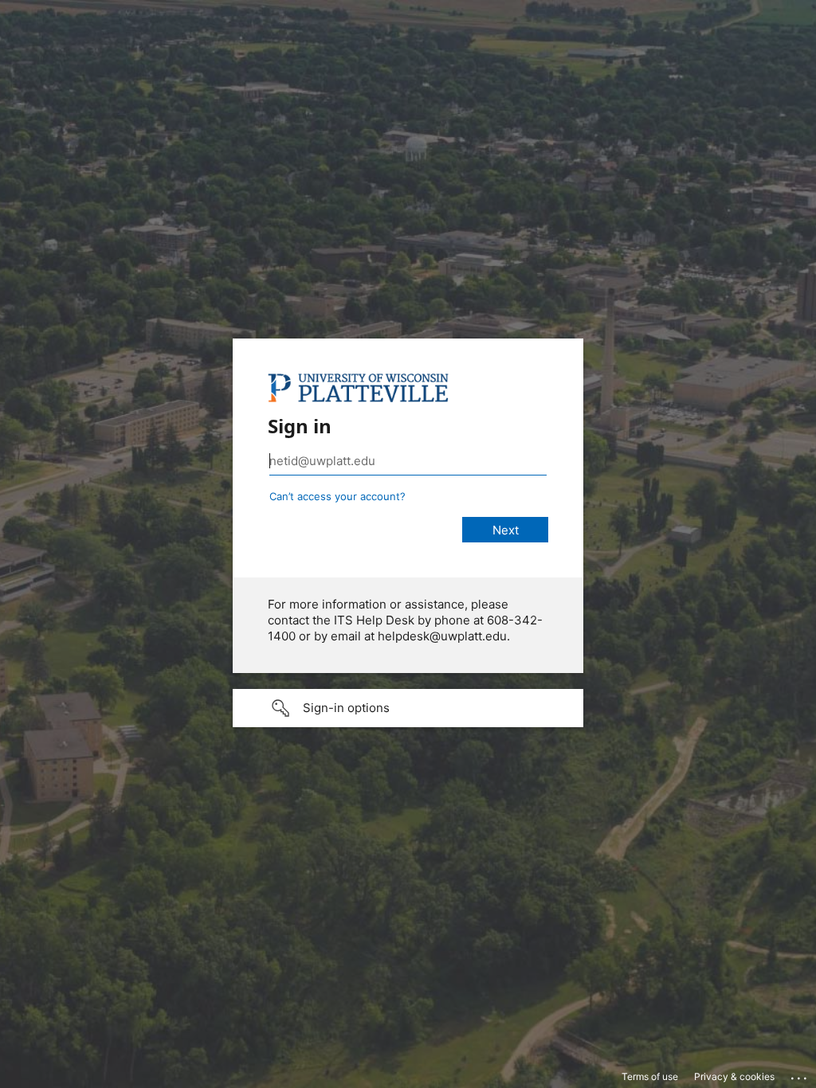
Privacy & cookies (734, 1076)
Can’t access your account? (337, 496)
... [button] (800, 1074)
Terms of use (650, 1076)
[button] (408, 708)
